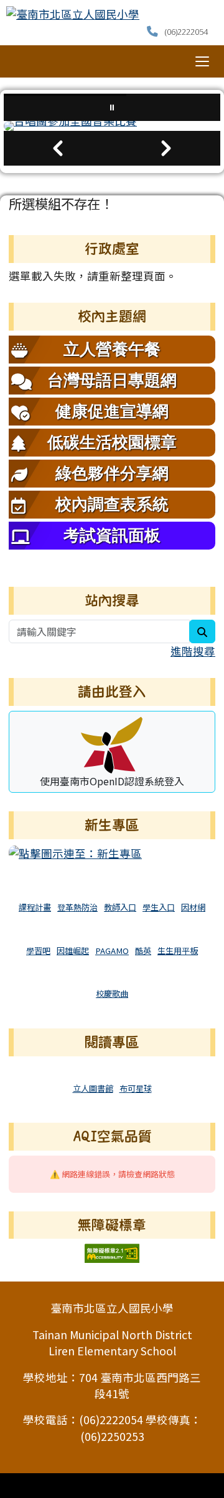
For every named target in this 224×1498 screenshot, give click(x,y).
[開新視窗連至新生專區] (75, 852)
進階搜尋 (192, 651)
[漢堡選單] (202, 61)
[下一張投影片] (166, 148)
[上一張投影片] (58, 148)
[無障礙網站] (112, 1252)
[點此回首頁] (112, 126)
